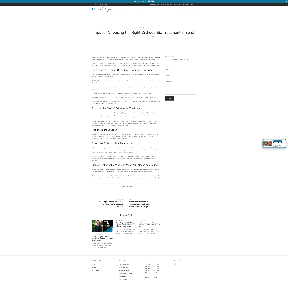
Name (168, 63)
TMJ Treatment (122, 279)
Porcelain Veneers (123, 270)
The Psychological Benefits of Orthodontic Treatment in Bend (149, 225)
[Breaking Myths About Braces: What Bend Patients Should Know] (102, 226)
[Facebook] (93, 4)
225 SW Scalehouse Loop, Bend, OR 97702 (185, 4)
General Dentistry (123, 267)
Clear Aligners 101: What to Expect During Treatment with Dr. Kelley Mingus (126, 225)
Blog (106, 4)
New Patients (134, 9)
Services (115, 9)
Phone (168, 69)
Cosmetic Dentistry (123, 264)
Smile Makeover (123, 276)
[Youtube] (96, 4)
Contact (142, 9)
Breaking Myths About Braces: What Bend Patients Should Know (102, 238)
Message (169, 81)
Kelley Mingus (140, 37)
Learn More (150, 1)
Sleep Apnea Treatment (125, 273)
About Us (101, 4)
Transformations (124, 9)
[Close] (286, 1)
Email (168, 75)
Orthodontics (144, 27)
